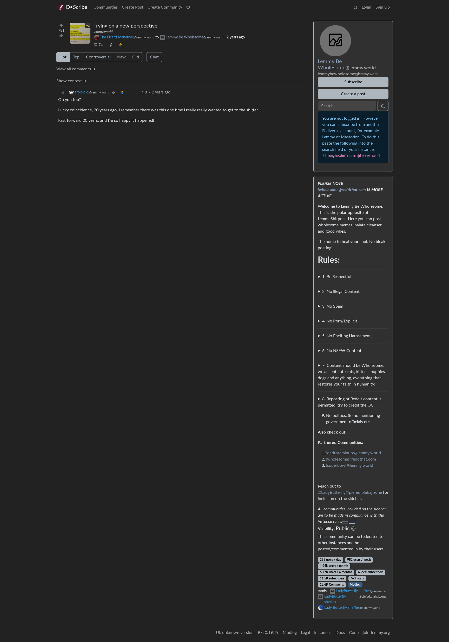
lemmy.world (103, 32)
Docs (340, 633)
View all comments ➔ (75, 69)
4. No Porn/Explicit (339, 321)
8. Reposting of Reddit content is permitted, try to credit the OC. (349, 402)
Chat (154, 57)
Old (135, 57)
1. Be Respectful (336, 277)
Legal (305, 633)
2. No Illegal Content (341, 291)
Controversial (98, 57)
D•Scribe (76, 7)
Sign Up (382, 7)
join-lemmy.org (376, 633)
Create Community (165, 7)
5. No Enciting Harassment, (347, 336)
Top (76, 57)
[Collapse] (62, 93)
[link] (110, 45)
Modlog (355, 584)
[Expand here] (80, 33)
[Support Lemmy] (188, 7)
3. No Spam (332, 306)
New (121, 57)
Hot (63, 57)
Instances (322, 633)
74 (100, 45)
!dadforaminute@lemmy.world (353, 453)
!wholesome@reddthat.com (342, 190)
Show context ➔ (71, 81)
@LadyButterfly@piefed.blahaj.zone (350, 492)
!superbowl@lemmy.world (349, 465)
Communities (106, 7)
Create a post (353, 94)
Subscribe (353, 82)
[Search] (355, 7)
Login (366, 7)
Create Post (132, 7)
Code (354, 633)
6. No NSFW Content (341, 351)
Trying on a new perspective (125, 26)
